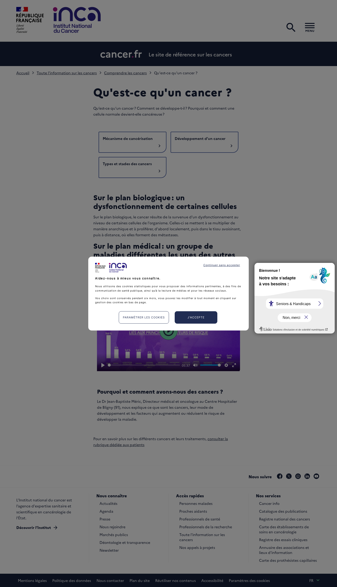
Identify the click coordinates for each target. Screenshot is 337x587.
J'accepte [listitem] (196, 317)
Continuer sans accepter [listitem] (221, 265)
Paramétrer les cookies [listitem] (144, 317)
